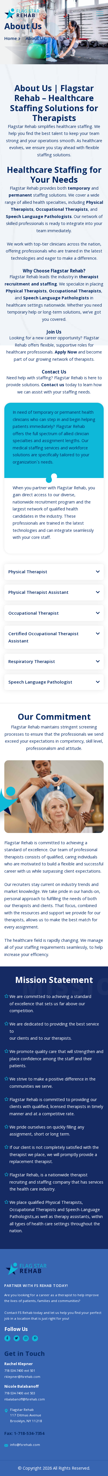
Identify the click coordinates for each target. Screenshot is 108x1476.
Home (10, 38)
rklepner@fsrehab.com (22, 1376)
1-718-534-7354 (29, 1433)
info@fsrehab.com (25, 1444)
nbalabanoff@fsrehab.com (24, 1399)
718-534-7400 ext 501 (19, 1370)
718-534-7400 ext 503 (19, 1393)
